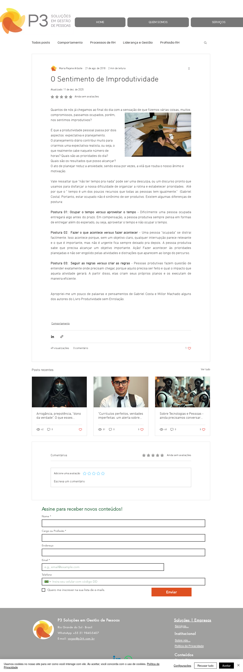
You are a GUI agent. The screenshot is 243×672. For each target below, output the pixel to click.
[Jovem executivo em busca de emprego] (121, 392)
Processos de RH (102, 43)
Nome (46, 516)
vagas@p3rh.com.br (81, 638)
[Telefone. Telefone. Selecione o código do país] (48, 581)
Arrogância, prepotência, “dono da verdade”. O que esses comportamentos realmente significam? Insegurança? (58, 416)
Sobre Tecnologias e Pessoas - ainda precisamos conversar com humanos (182, 416)
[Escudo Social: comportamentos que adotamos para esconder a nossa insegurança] (59, 392)
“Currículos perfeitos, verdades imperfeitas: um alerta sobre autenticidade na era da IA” (120, 416)
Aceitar (226, 665)
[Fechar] (238, 665)
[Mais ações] (189, 68)
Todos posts (41, 43)
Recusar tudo (205, 665)
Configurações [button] (182, 665)
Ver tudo (205, 369)
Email (46, 560)
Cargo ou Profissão (54, 531)
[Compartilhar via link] (62, 336)
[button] (205, 42)
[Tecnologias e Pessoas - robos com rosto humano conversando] (182, 392)
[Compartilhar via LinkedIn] (52, 336)
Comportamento (70, 43)
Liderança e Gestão (138, 43)
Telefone (47, 574)
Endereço (47, 545)
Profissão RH (169, 43)
